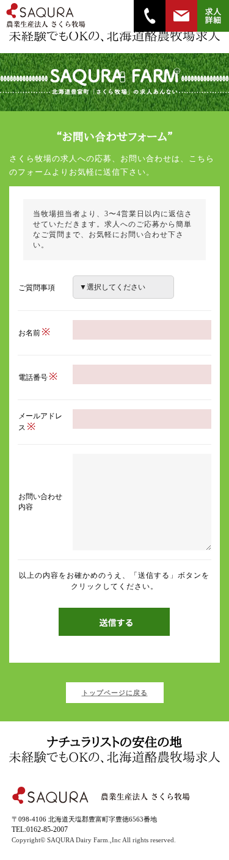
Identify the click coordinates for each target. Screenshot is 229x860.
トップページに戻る (115, 692)
